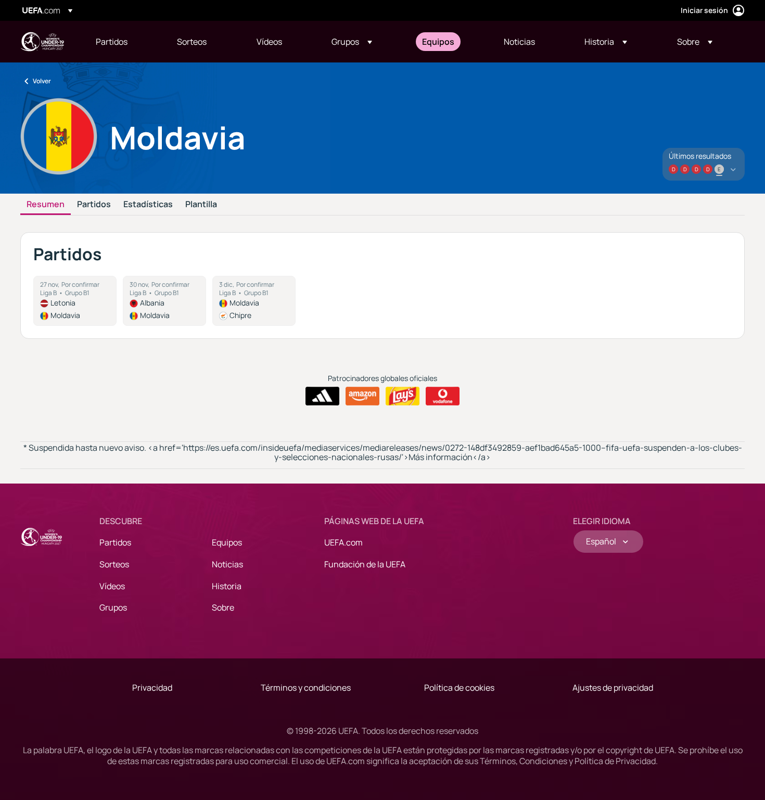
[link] (111, 42)
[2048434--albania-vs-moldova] (164, 301)
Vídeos (112, 586)
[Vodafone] (443, 396)
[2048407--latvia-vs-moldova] (75, 301)
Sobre (223, 607)
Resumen (46, 204)
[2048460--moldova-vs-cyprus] (254, 301)
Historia (226, 586)
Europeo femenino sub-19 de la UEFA (42, 42)
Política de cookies (459, 687)
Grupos (113, 607)
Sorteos (114, 564)
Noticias (227, 564)
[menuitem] (123, 42)
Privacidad (152, 687)
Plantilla (201, 204)
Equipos (227, 542)
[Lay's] (402, 396)
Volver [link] (42, 81)
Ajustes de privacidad (612, 687)
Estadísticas (148, 204)
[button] (352, 42)
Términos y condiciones (306, 687)
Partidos (94, 204)
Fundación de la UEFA (364, 564)
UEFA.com (343, 542)
